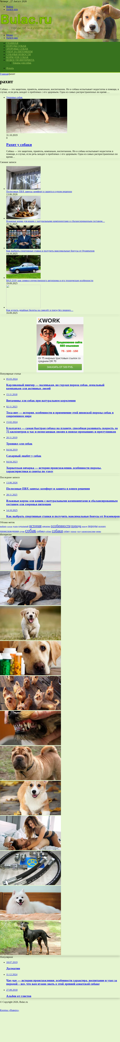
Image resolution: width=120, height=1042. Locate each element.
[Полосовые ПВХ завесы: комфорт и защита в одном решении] (23, 188)
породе (84, 526)
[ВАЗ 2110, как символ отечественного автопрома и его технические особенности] (23, 277)
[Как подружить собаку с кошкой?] (30, 604)
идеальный (23, 526)
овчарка (46, 526)
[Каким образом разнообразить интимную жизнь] (30, 849)
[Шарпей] (30, 779)
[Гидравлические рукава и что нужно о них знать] (30, 884)
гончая (9, 526)
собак (30, 530)
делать (15, 526)
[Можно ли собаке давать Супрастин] (30, 674)
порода (76, 526)
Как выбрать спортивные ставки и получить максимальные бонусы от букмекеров (50, 250)
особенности (60, 526)
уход (79, 532)
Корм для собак (17, 57)
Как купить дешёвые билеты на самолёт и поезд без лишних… (39, 310)
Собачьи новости (18, 54)
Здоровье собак (17, 48)
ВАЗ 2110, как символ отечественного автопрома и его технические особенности (49, 280)
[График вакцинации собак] (30, 639)
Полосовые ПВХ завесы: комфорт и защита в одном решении (39, 191)
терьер (73, 531)
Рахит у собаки (19, 145)
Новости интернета (20, 60)
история (35, 526)
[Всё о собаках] (26, 29)
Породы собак (16, 46)
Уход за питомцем (19, 51)
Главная (4, 74)
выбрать (3, 526)
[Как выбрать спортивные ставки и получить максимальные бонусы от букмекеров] (23, 248)
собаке (48, 531)
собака (41, 531)
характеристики (88, 531)
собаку (67, 531)
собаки (57, 531)
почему (102, 526)
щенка (98, 531)
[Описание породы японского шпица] (30, 919)
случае (22, 531)
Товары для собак (21, 63)
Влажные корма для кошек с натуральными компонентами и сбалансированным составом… (55, 221)
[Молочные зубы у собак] (30, 744)
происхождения (9, 531)
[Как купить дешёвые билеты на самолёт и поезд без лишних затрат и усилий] (23, 307)
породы (93, 526)
